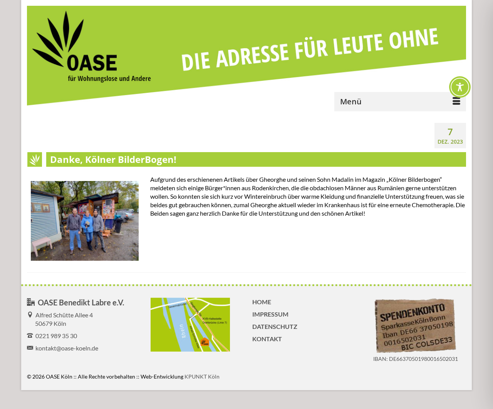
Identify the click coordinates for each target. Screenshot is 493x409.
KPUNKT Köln (202, 376)
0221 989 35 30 (55, 335)
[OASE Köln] (246, 56)
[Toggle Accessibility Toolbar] (460, 87)
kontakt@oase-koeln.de (65, 348)
